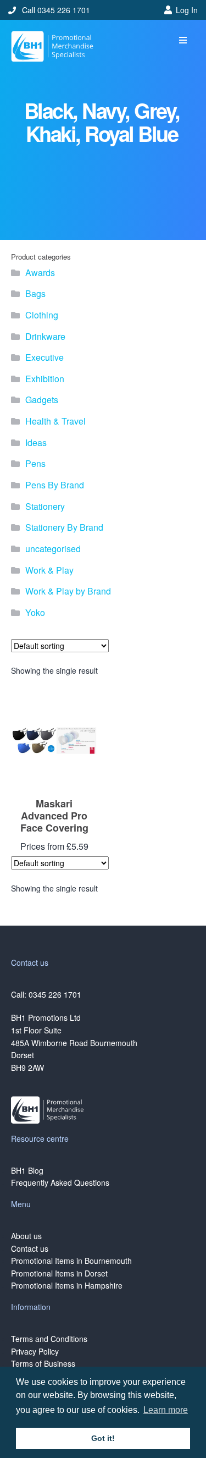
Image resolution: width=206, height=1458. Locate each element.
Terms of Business (43, 1363)
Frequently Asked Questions (60, 1182)
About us (26, 1235)
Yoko (35, 612)
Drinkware (45, 336)
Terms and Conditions (49, 1338)
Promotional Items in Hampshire (67, 1285)
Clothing (41, 315)
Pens (35, 463)
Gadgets (41, 399)
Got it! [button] (103, 1438)
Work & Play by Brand (68, 591)
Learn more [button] (165, 1410)
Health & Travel (55, 421)
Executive (44, 357)
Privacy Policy (35, 1351)
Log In (187, 9)
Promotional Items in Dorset (59, 1273)
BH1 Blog (27, 1170)
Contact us (29, 1248)
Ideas (36, 442)
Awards (40, 272)
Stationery (45, 506)
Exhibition (44, 378)
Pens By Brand (54, 484)
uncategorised (53, 548)
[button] (182, 40)
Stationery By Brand (64, 527)
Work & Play (49, 570)
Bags (35, 293)
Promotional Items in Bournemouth (71, 1260)
